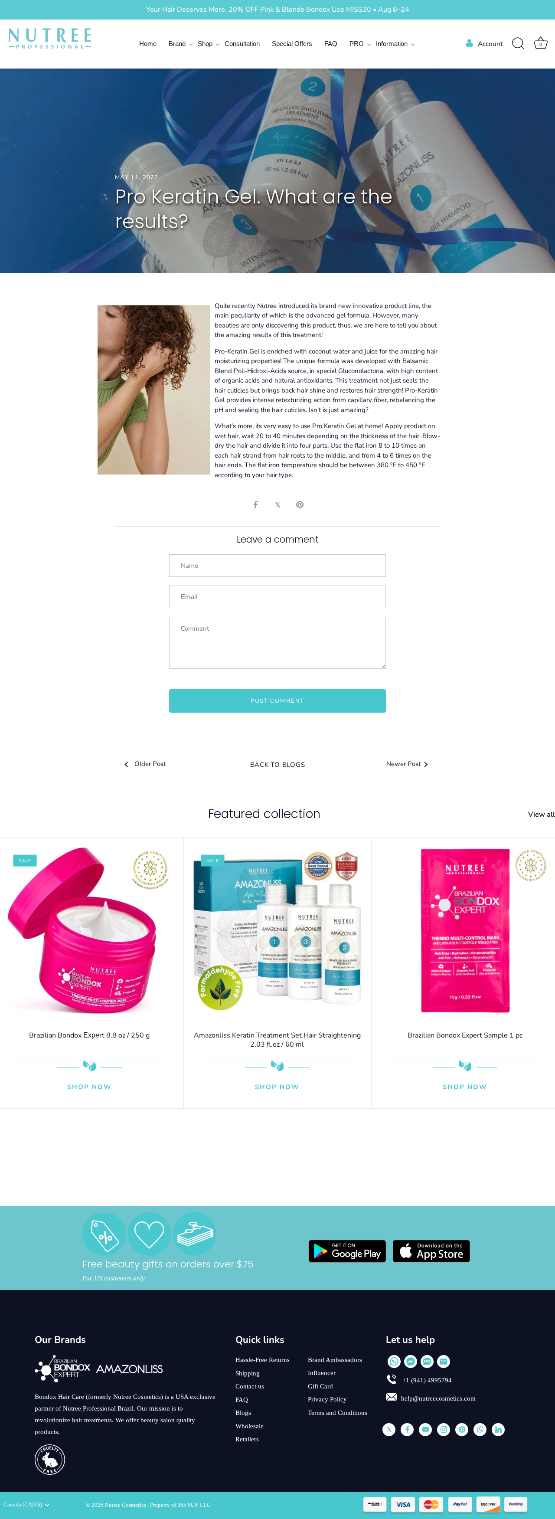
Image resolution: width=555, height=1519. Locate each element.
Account (490, 43)
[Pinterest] (461, 1429)
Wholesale (249, 1426)
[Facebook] (407, 1429)
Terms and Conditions (337, 1412)
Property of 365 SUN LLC (180, 1505)
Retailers (247, 1439)
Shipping (247, 1373)
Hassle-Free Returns (262, 1359)
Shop (205, 43)
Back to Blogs (277, 764)
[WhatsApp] (394, 1361)
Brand (177, 43)
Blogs (243, 1412)
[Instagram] (443, 1429)
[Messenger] (410, 1361)
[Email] (443, 1361)
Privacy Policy (327, 1399)
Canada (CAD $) (22, 1505)
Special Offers (292, 43)
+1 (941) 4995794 (426, 1380)
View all (541, 814)
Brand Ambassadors (335, 1359)
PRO (356, 43)
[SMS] (427, 1361)
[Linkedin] (498, 1429)
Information (392, 43)
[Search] (518, 43)
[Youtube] (425, 1429)
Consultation (242, 43)
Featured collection (264, 813)
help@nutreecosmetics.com (438, 1398)
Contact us (249, 1386)
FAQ (330, 43)
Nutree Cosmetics (126, 1505)
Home (148, 43)
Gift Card (320, 1386)
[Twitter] (388, 1429)
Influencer (322, 1372)
